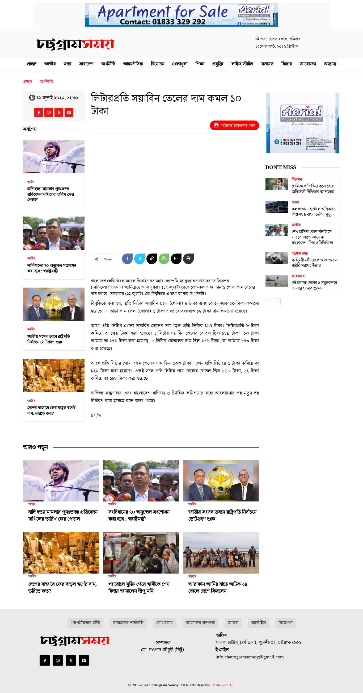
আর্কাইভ (258, 623)
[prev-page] (268, 301)
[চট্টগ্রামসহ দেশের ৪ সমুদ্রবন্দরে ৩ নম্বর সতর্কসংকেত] (276, 281)
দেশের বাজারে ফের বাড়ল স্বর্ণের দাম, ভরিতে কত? (51, 410)
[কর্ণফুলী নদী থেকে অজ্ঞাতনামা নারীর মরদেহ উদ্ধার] (276, 258)
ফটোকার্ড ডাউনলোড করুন (238, 125)
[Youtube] (69, 112)
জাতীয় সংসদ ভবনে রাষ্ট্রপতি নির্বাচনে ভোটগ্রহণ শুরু (48, 339)
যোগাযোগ (164, 623)
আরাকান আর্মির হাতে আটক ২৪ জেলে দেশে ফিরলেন (217, 587)
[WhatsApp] (164, 259)
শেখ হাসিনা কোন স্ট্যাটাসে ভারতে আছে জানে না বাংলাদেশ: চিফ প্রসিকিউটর (312, 237)
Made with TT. (223, 685)
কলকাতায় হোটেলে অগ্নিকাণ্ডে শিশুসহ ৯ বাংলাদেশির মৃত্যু (314, 212)
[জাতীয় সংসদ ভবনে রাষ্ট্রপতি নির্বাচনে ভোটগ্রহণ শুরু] (54, 304)
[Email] (176, 259)
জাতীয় (31, 258)
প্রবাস (295, 202)
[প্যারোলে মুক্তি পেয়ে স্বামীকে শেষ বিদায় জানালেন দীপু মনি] (141, 551)
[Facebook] (38, 112)
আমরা (233, 623)
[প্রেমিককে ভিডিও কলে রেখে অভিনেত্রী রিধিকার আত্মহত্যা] (276, 184)
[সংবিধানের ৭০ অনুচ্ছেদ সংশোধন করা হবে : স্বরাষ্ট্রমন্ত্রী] (54, 233)
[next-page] (277, 301)
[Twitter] (58, 112)
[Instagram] (48, 112)
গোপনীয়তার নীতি (85, 623)
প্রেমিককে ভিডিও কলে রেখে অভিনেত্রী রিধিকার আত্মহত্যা (313, 189)
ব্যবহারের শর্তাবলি (128, 623)
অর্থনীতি (46, 82)
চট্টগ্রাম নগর (300, 253)
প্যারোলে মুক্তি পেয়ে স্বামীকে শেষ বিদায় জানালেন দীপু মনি (139, 587)
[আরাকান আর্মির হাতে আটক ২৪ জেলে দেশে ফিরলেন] (221, 551)
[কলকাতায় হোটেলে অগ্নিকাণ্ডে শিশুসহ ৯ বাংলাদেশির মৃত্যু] (276, 207)
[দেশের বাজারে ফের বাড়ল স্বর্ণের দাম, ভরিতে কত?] (54, 375)
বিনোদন (297, 179)
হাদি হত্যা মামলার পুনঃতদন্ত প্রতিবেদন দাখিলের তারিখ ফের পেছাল (50, 194)
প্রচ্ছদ (27, 82)
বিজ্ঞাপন (285, 623)
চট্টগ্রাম (192, 576)
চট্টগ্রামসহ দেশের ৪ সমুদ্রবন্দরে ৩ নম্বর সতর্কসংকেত (314, 285)
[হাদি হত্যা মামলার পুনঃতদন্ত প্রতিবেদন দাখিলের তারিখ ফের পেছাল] (54, 156)
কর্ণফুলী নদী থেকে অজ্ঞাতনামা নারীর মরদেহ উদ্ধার (315, 263)
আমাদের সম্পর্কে (200, 623)
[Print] (188, 259)
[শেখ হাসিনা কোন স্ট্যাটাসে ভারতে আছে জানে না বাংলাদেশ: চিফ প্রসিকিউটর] (276, 230)
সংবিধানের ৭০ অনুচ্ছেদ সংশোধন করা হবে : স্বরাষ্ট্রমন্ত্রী (51, 268)
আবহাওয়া (298, 276)
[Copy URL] (151, 259)
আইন (30, 182)
